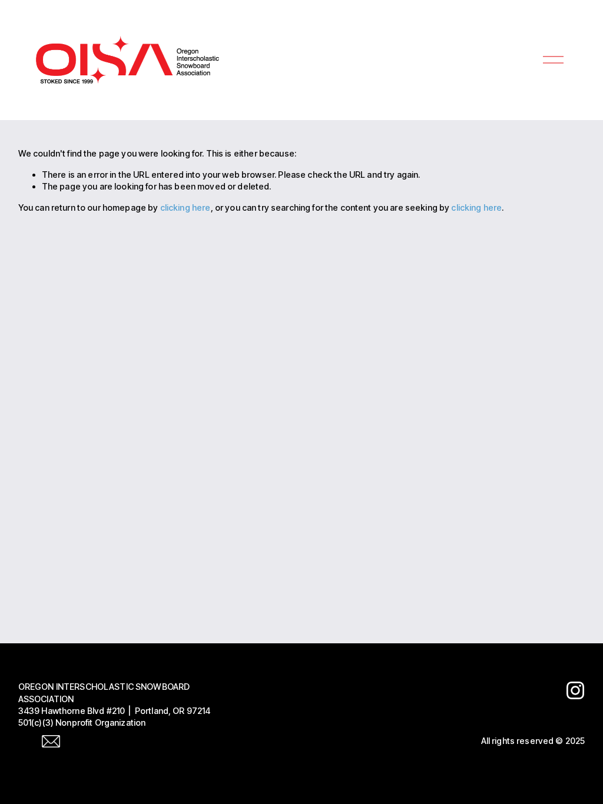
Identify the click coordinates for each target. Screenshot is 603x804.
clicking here (185, 207)
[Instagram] (575, 690)
